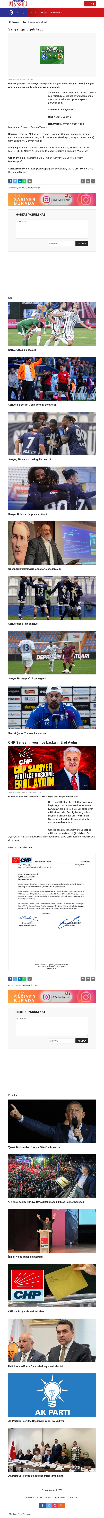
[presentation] (17, 12)
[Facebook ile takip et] (42, 1505)
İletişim (48, 1497)
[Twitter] (15, 181)
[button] (83, 181)
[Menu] (87, 4)
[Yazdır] (30, 181)
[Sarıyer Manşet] (18, 4)
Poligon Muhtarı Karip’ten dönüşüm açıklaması (56, 12)
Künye (39, 1497)
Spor (25, 22)
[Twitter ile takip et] (49, 1505)
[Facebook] (10, 181)
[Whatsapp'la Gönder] (24, 181)
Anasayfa (15, 22)
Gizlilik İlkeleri (59, 1497)
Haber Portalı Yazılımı (21, 1514)
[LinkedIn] (20, 181)
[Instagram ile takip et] (55, 1505)
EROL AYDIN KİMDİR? (20, 847)
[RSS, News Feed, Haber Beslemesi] (61, 1505)
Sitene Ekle (72, 1497)
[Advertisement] (27, 107)
